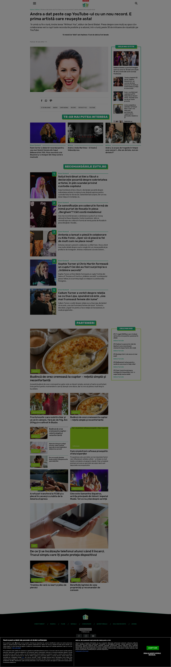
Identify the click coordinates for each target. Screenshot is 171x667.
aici (23, 657)
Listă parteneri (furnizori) (82, 651)
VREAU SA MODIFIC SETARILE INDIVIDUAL (152, 654)
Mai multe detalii (16, 648)
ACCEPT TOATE (152, 648)
